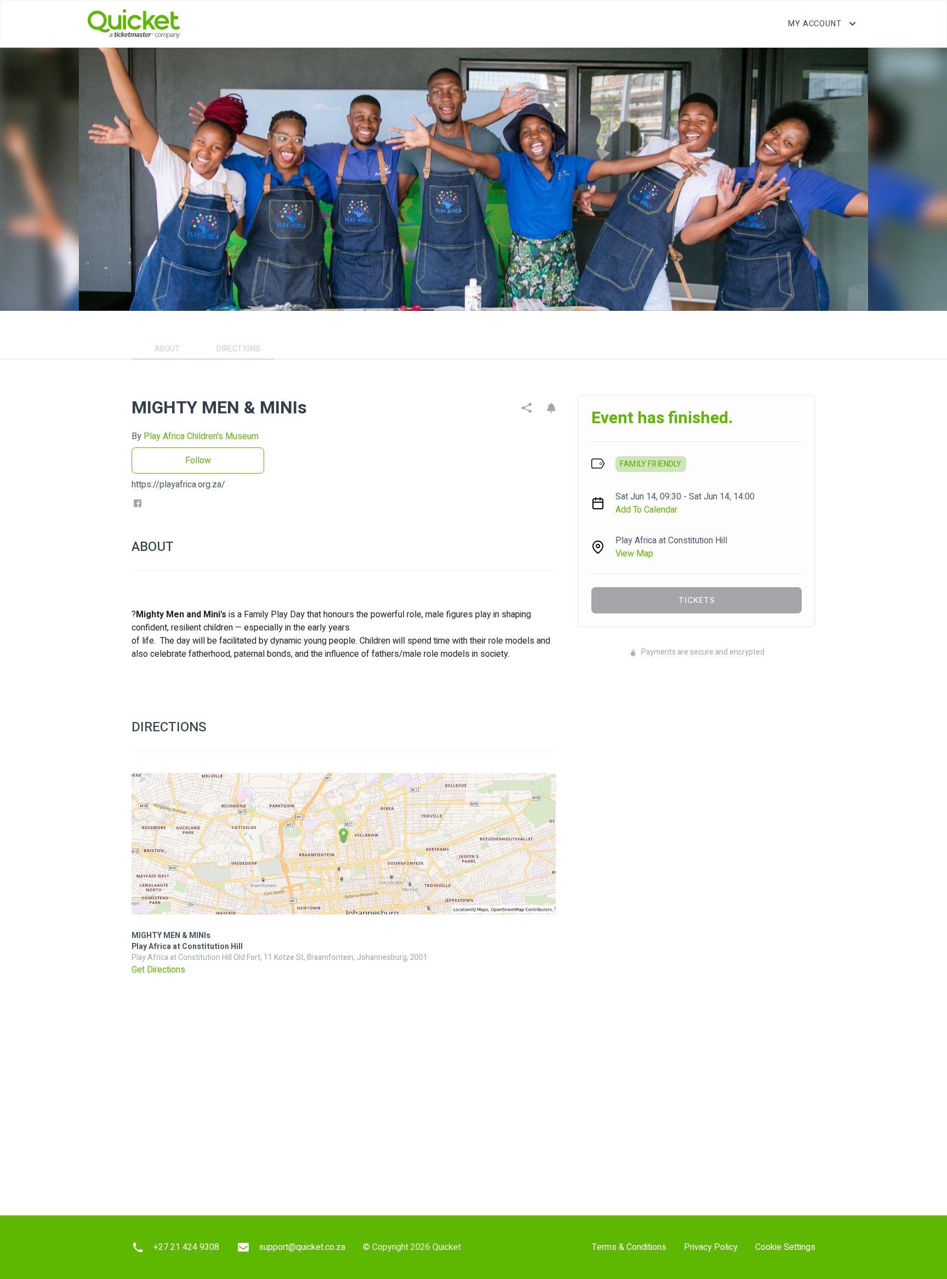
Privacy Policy (711, 1247)
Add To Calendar (646, 509)
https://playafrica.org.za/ (178, 484)
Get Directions (158, 969)
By (195, 436)
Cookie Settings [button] (785, 1247)
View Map (634, 553)
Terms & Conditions (629, 1247)
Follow (198, 460)
